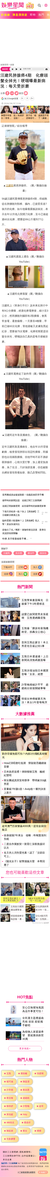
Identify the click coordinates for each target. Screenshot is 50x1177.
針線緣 (5, 14)
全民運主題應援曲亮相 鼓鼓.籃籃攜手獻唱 (33, 1022)
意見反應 (7, 1160)
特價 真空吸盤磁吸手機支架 (16, 538)
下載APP (7, 567)
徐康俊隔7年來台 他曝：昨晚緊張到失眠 (25, 837)
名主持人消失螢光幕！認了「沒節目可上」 (24, 854)
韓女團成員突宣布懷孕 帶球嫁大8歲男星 (25, 782)
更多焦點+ (25, 1048)
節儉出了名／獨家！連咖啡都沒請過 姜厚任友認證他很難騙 (24, 532)
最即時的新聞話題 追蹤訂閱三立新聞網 (22, 500)
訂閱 (21, 567)
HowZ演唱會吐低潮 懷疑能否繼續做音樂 (25, 765)
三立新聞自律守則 (11, 1156)
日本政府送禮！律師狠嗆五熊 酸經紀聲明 (24, 773)
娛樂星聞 (4, 65)
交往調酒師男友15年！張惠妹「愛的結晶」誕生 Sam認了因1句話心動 (42, 908)
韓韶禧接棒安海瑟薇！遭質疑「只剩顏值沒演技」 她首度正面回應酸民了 (17, 918)
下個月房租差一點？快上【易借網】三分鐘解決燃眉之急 (20, 513)
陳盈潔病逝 (20, 14)
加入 (35, 567)
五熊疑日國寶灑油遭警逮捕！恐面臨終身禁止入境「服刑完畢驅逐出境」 (17, 908)
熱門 (41, 14)
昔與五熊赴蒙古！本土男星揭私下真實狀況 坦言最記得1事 (12, 899)
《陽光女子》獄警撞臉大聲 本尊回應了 (24, 863)
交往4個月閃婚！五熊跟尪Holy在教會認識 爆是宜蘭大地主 (42, 918)
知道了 (44, 1172)
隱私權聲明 (25, 1152)
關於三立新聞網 (10, 1152)
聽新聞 (5, 69)
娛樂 (12, 65)
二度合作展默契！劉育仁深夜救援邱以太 (24, 846)
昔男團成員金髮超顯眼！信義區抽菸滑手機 (23, 495)
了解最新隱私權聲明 (27, 1172)
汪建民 (9, 185)
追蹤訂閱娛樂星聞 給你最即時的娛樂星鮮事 (24, 506)
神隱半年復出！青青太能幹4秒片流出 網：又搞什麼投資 (6, 117)
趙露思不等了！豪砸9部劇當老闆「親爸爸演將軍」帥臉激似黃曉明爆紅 (43, 117)
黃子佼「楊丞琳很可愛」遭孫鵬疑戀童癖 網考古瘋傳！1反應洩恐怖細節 (31, 117)
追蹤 (6, 574)
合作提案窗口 (28, 1156)
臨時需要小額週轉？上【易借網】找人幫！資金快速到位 (20, 522)
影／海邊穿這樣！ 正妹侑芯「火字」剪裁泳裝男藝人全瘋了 (19, 117)
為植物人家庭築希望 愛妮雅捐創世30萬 (33, 1035)
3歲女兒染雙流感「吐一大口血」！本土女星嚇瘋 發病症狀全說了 (37, 899)
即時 (33, 14)
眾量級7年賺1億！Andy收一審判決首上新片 (25, 791)
